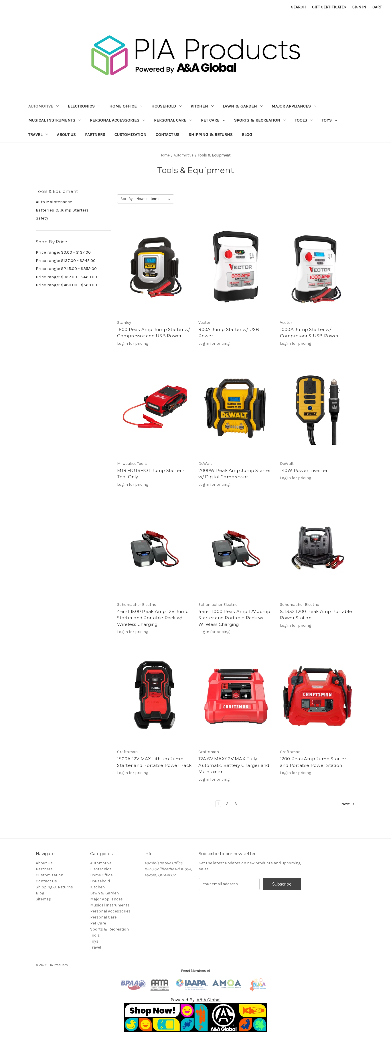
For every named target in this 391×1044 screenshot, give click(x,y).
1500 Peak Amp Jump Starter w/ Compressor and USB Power (153, 333)
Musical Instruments (51, 120)
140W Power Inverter (304, 470)
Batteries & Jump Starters (62, 210)
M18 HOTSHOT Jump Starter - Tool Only (151, 474)
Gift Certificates (329, 7)
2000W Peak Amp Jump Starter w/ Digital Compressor (234, 474)
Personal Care (170, 120)
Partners (95, 134)
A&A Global (209, 999)
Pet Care (210, 120)
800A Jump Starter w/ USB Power (228, 333)
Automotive (40, 106)
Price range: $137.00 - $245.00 (66, 260)
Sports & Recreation (257, 120)
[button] (195, 1017)
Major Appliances (291, 106)
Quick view (153, 261)
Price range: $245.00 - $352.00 (66, 268)
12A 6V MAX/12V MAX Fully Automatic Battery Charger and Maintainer (233, 765)
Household (163, 106)
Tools (301, 120)
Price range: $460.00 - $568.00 (66, 284)
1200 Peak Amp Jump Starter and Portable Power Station (313, 762)
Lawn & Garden (240, 106)
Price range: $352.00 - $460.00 (66, 276)
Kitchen (199, 106)
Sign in (359, 7)
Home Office (123, 106)
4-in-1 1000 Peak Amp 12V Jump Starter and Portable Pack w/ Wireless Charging (234, 618)
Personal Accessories (114, 120)
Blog (247, 134)
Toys (327, 120)
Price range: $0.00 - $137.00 (63, 252)
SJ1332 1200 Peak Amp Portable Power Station (316, 615)
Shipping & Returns (211, 134)
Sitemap (43, 899)
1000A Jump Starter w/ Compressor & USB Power (309, 333)
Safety (42, 218)
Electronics (81, 106)
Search (298, 7)
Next (346, 804)
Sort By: (127, 199)
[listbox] (155, 199)
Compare (152, 272)
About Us (66, 134)
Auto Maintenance (54, 201)
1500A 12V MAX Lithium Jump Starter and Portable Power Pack (154, 762)
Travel (35, 134)
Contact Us (167, 134)
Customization (130, 134)
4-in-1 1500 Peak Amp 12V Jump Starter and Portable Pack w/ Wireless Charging (153, 618)
